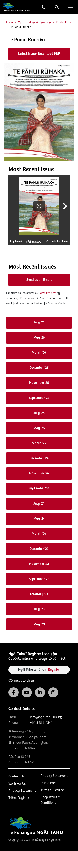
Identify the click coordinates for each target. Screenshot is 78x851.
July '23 (39, 609)
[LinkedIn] (40, 692)
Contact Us (16, 776)
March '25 (39, 443)
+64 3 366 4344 (41, 723)
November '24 (39, 473)
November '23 (39, 564)
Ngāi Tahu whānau (39, 669)
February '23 (39, 594)
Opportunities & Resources (34, 22)
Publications (64, 22)
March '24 (39, 534)
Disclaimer (48, 783)
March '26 (39, 352)
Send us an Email (39, 280)
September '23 (39, 579)
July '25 (39, 413)
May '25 (39, 428)
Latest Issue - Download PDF (39, 54)
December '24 (39, 458)
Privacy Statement (22, 791)
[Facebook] (13, 692)
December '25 (39, 368)
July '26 (39, 322)
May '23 (39, 624)
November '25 (39, 383)
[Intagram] (53, 692)
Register (54, 669)
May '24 (39, 518)
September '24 (39, 488)
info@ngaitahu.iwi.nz (46, 717)
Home (9, 22)
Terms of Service (52, 790)
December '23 (39, 549)
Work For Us (17, 783)
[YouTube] (27, 692)
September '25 (39, 398)
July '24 (39, 503)
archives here (48, 293)
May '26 (39, 337)
